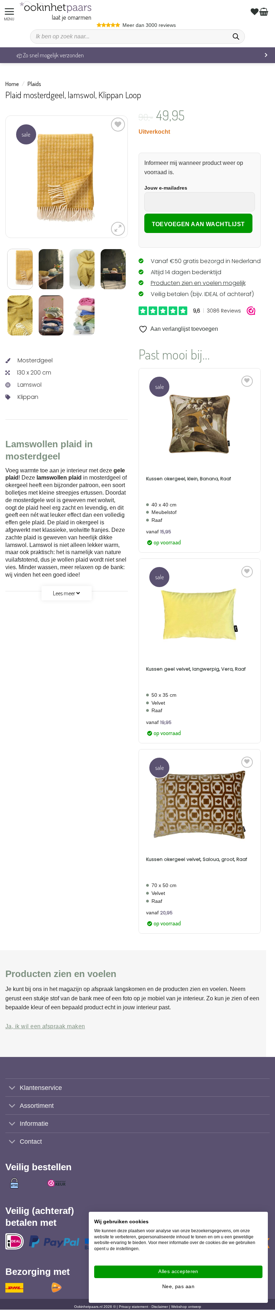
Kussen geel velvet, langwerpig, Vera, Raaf (196, 669)
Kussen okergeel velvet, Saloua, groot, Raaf (196, 859)
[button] (10, 11)
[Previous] (27, 177)
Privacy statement (133, 1307)
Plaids (34, 83)
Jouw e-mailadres (165, 188)
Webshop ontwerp (186, 1307)
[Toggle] (12, 1088)
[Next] (105, 177)
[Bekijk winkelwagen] (264, 11)
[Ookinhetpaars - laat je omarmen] (55, 7)
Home (12, 83)
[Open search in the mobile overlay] (137, 36)
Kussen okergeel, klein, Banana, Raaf (188, 479)
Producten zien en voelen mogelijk (198, 283)
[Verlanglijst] (255, 11)
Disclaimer (159, 1307)
